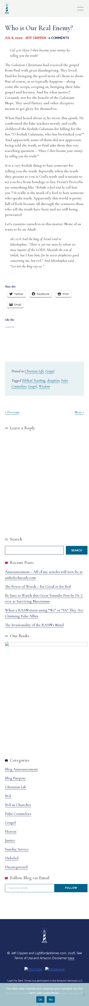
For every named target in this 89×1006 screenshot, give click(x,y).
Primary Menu (80, 8)
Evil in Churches (18, 804)
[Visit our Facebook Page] (55, 969)
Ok (40, 999)
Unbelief (11, 858)
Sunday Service (17, 849)
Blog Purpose (15, 778)
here (71, 958)
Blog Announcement (21, 769)
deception (53, 380)
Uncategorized (16, 866)
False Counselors (18, 813)
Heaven (10, 831)
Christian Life (34, 371)
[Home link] (7, 14)
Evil (8, 795)
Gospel (49, 371)
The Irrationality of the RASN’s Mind (34, 624)
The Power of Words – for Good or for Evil (38, 586)
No (51, 999)
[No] (83, 994)
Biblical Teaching (33, 380)
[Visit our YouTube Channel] (33, 969)
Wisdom (44, 386)
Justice (10, 840)
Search (16, 539)
